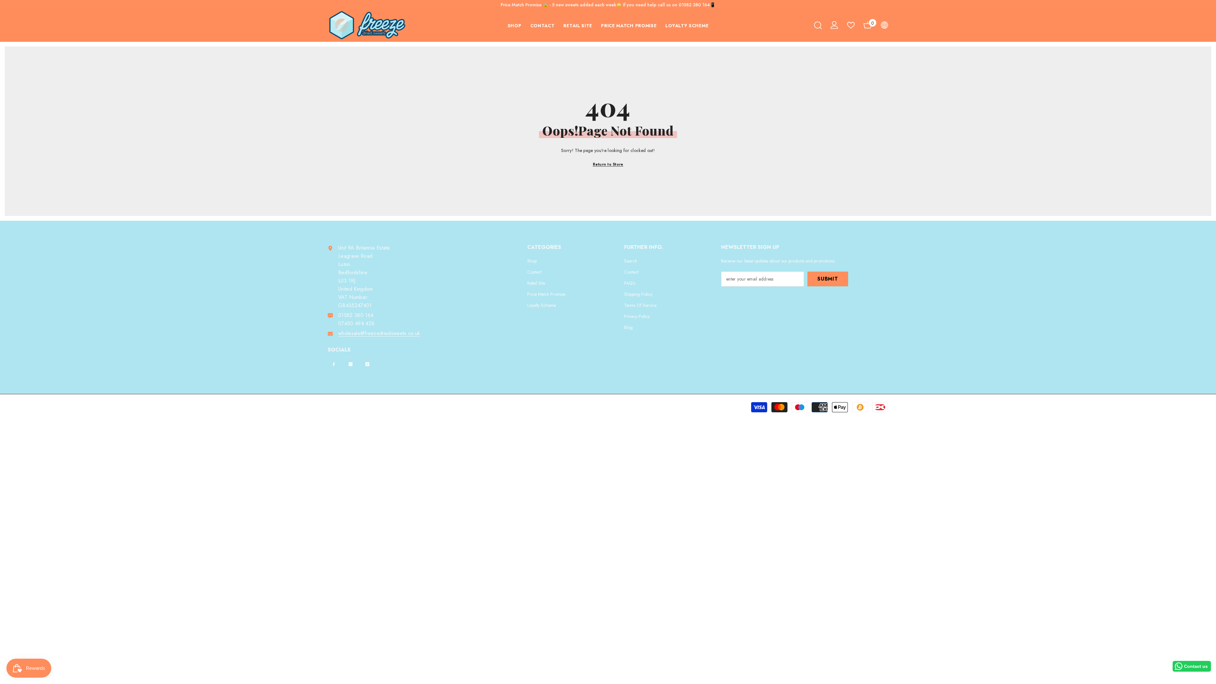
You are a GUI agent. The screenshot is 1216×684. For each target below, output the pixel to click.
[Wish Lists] (851, 25)
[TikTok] (367, 364)
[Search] (818, 25)
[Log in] (834, 25)
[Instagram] (351, 364)
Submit (827, 278)
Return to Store (608, 164)
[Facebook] (334, 364)
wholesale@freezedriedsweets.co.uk (379, 333)
